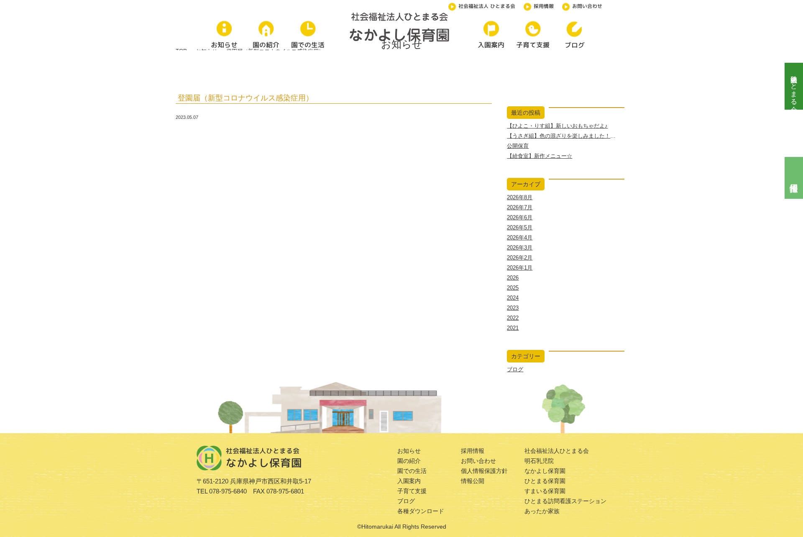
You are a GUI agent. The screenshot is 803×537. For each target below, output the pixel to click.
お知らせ (409, 450)
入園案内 (409, 481)
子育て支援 (412, 491)
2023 (513, 308)
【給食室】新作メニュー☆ (539, 156)
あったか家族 (542, 511)
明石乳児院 (539, 460)
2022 (513, 318)
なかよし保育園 (544, 471)
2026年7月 (519, 207)
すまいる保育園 (544, 491)
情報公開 (472, 481)
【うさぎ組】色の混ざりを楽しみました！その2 (565, 136)
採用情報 (544, 6)
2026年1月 (519, 268)
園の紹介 (409, 460)
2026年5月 (519, 227)
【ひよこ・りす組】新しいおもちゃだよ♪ (557, 126)
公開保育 (518, 146)
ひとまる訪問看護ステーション (565, 501)
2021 (513, 328)
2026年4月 (519, 237)
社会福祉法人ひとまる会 (794, 86)
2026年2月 (519, 257)
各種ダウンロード (420, 511)
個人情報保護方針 (484, 471)
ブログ (515, 369)
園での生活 (412, 471)
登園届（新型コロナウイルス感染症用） (245, 98)
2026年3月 (519, 247)
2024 (513, 298)
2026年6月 (519, 217)
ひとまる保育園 (544, 481)
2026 (513, 278)
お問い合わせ (587, 6)
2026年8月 (519, 197)
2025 (513, 288)
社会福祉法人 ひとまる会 (486, 6)
